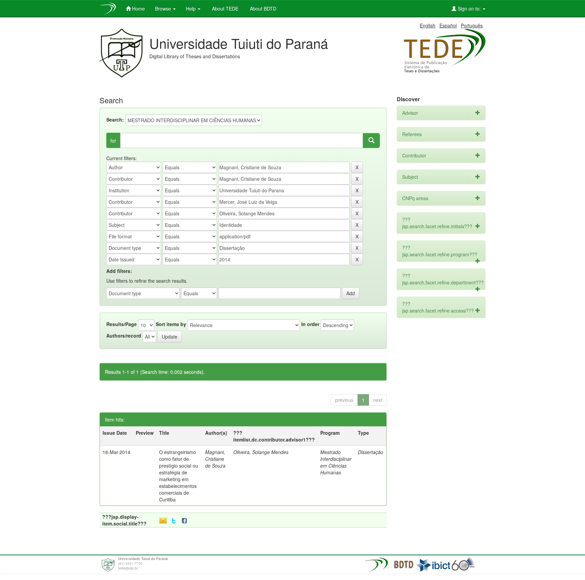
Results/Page (121, 324)
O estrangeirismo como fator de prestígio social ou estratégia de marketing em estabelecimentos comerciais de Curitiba (178, 476)
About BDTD (262, 8)
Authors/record (123, 335)
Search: (115, 119)
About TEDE (224, 8)
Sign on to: (469, 8)
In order (310, 324)
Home (138, 8)
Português (472, 25)
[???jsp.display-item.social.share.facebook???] (186, 520)
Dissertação (370, 452)
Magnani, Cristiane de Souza (215, 459)
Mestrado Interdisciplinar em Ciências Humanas (335, 462)
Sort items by (171, 324)
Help (191, 8)
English (427, 25)
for (113, 140)
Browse (163, 8)
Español (448, 25)
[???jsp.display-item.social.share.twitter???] (174, 520)
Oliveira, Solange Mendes (260, 452)
